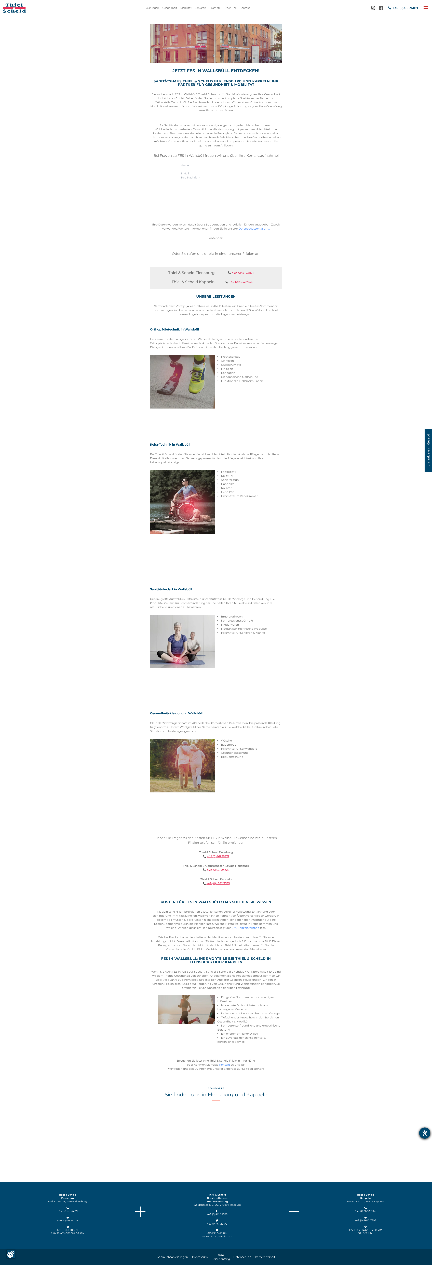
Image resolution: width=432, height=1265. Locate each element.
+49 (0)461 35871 (243, 272)
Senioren (200, 7)
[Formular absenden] (216, 238)
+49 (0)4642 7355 (240, 281)
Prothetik (215, 7)
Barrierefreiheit (265, 1257)
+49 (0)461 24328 (218, 869)
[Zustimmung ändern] (11, 1254)
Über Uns (230, 7)
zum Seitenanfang (221, 1257)
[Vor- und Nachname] (216, 165)
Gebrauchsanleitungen (172, 1257)
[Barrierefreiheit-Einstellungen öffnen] (424, 1133)
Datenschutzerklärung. (254, 228)
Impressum (200, 1257)
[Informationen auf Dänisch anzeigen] (425, 7)
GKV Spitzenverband (245, 927)
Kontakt (245, 7)
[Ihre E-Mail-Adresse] (216, 173)
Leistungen (152, 7)
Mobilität (186, 7)
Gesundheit (169, 7)
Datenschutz (242, 1257)
